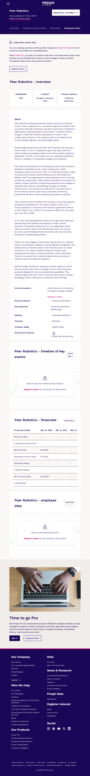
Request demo (18, 69)
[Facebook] (53, 728)
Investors (15, 697)
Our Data (50, 662)
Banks (13, 718)
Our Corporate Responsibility (23, 665)
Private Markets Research (21, 738)
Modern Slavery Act (18, 765)
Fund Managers (17, 694)
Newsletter (51, 716)
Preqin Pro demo (64, 48)
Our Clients (15, 690)
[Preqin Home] (48, 3)
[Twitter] (64, 728)
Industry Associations (19, 725)
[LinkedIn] (69, 728)
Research (50, 682)
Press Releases (17, 672)
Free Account (52, 712)
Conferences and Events (57, 685)
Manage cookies (70, 765)
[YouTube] (58, 728)
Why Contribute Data (55, 665)
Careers (14, 675)
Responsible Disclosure (54, 765)
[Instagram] (48, 728)
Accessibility (51, 762)
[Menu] (8, 3)
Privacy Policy (30, 762)
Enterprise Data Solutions (21, 741)
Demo (49, 709)
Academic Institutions (20, 721)
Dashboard (51, 699)
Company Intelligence (20, 748)
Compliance (62, 762)
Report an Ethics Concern (36, 765)
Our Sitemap (72, 762)
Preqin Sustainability (19, 745)
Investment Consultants (21, 706)
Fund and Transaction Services (23, 709)
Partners (14, 669)
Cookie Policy (40, 762)
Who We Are (16, 662)
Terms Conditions (17, 762)
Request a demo (54, 297)
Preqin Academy (53, 689)
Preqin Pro (19, 55)
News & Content (53, 679)
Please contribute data (19, 19)
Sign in (14, 638)
